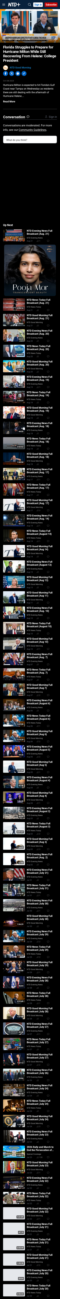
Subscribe (51, 4)
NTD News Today (34, 307)
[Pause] (4, 39)
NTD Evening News (35, 238)
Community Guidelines (32, 129)
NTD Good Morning (20, 67)
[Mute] (10, 39)
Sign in (38, 4)
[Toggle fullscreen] (50, 39)
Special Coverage (34, 1154)
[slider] (30, 35)
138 (40, 1157)
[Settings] (55, 39)
